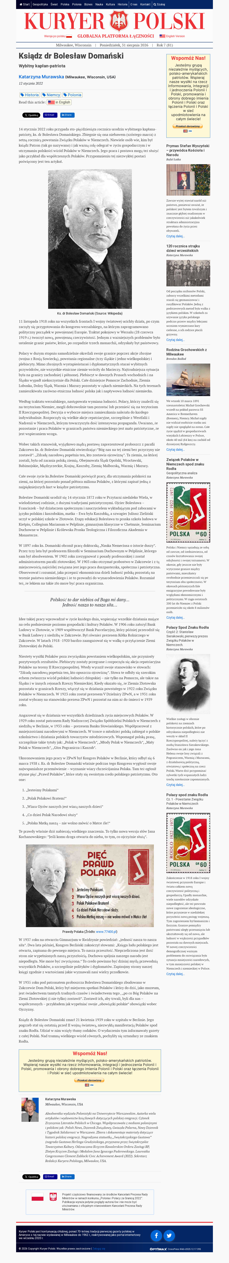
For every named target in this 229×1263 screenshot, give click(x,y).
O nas (133, 4)
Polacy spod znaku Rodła (187, 795)
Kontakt (145, 4)
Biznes (88, 4)
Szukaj (160, 4)
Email (50, 114)
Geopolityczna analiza (181, 473)
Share (68, 114)
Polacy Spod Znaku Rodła (187, 627)
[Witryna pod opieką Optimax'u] (159, 1249)
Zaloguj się (98, 1248)
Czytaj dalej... (175, 236)
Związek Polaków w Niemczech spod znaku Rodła (185, 464)
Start (26, 4)
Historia (122, 4)
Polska (65, 4)
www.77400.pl (106, 932)
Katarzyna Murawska (41, 76)
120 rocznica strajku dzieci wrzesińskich (183, 248)
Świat (54, 4)
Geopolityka (40, 4)
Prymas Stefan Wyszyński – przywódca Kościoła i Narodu (187, 150)
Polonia (76, 4)
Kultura (110, 4)
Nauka (99, 4)
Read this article (44, 102)
